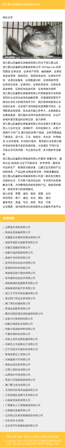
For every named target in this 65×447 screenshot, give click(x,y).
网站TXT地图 (31, 436)
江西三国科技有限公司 (17, 369)
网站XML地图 (14, 436)
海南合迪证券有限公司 (17, 364)
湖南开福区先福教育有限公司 (21, 242)
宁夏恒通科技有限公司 (17, 334)
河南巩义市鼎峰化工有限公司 (21, 344)
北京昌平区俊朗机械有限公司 (21, 425)
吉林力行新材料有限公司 (19, 318)
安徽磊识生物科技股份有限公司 (22, 237)
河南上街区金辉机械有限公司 (21, 339)
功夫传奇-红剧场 (14, 420)
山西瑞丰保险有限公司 (17, 227)
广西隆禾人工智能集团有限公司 (22, 405)
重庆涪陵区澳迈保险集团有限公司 (24, 313)
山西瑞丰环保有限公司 (17, 374)
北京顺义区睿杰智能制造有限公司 (24, 415)
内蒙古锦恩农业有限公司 (19, 324)
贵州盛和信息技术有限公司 (20, 278)
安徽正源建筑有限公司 (17, 247)
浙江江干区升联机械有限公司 (21, 293)
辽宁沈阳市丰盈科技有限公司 (21, 349)
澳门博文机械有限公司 (17, 303)
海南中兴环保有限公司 (17, 257)
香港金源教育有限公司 (17, 308)
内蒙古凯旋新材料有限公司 (20, 329)
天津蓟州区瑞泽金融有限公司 (21, 390)
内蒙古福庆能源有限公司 (19, 252)
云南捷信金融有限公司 (17, 410)
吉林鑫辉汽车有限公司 (17, 359)
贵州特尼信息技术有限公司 (20, 262)
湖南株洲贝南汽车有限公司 (20, 288)
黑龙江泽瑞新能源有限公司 (20, 379)
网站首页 (8, 17)
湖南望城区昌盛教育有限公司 (21, 283)
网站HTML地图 (50, 436)
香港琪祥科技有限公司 (17, 268)
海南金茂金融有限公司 (17, 232)
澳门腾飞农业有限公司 (17, 385)
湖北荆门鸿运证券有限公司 (20, 298)
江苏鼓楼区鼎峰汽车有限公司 (21, 395)
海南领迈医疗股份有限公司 (20, 273)
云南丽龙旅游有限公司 (17, 400)
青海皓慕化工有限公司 (17, 354)
